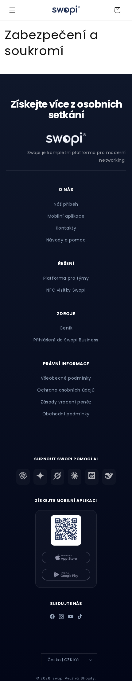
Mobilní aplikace (66, 216)
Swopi (58, 678)
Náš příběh (66, 204)
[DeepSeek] (109, 477)
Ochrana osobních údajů (66, 390)
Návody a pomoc (66, 240)
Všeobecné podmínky (66, 378)
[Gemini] (40, 477)
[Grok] (57, 477)
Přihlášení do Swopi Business (66, 340)
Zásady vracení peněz (66, 402)
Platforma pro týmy (66, 278)
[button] (12, 10)
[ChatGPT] (23, 477)
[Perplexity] (92, 477)
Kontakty (66, 228)
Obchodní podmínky (66, 414)
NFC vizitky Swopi (65, 290)
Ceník (66, 328)
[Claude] (74, 477)
